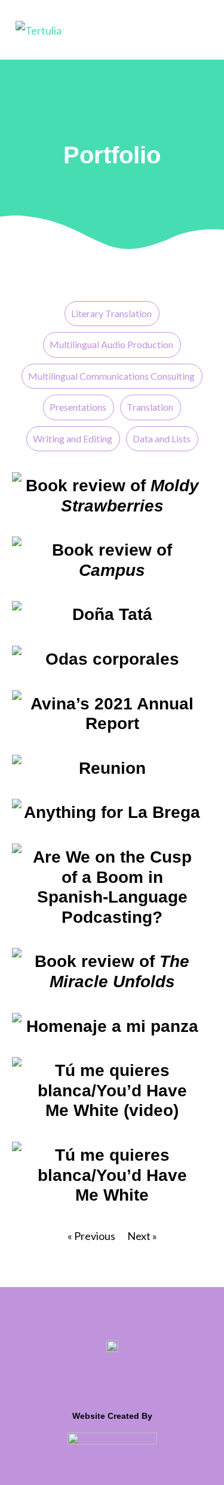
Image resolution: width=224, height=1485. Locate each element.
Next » (142, 1235)
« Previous (91, 1235)
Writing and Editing (72, 438)
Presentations (78, 407)
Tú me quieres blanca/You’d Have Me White (112, 1175)
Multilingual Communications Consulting (111, 376)
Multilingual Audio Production (111, 344)
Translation (150, 407)
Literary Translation (111, 313)
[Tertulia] (39, 29)
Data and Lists (162, 438)
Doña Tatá (112, 614)
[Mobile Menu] (203, 29)
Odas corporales (112, 659)
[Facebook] (113, 1378)
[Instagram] (140, 1378)
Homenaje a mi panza (112, 1026)
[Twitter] (86, 1378)
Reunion (112, 768)
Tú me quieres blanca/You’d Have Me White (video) (112, 1090)
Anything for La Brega (112, 812)
